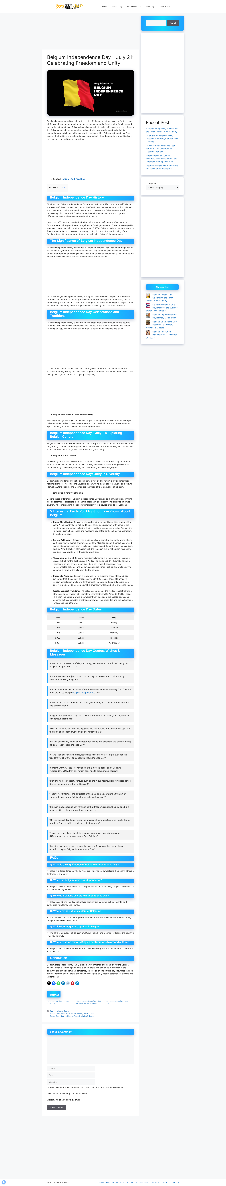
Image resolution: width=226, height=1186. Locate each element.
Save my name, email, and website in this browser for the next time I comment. (87, 1087)
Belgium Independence (83, 692)
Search (173, 23)
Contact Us (174, 1182)
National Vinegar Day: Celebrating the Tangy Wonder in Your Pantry (159, 298)
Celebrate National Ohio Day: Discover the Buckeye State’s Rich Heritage (162, 139)
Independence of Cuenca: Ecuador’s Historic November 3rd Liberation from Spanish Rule (161, 159)
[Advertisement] (90, 32)
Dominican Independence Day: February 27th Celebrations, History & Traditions (160, 149)
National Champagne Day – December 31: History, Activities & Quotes (162, 325)
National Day (117, 6)
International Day (134, 6)
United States (164, 6)
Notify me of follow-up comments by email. (69, 1093)
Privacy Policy (122, 1182)
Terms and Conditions (139, 1182)
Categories (151, 183)
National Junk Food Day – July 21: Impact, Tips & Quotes (72, 1014)
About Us (110, 1182)
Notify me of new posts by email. (64, 1100)
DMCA (164, 1182)
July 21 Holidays (56, 1011)
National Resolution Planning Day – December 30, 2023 (161, 335)
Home (104, 6)
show (63, 187)
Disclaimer (155, 1182)
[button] (175, 6)
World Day (150, 6)
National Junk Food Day (73, 179)
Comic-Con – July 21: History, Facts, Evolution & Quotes (72, 1016)
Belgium (67, 1011)
